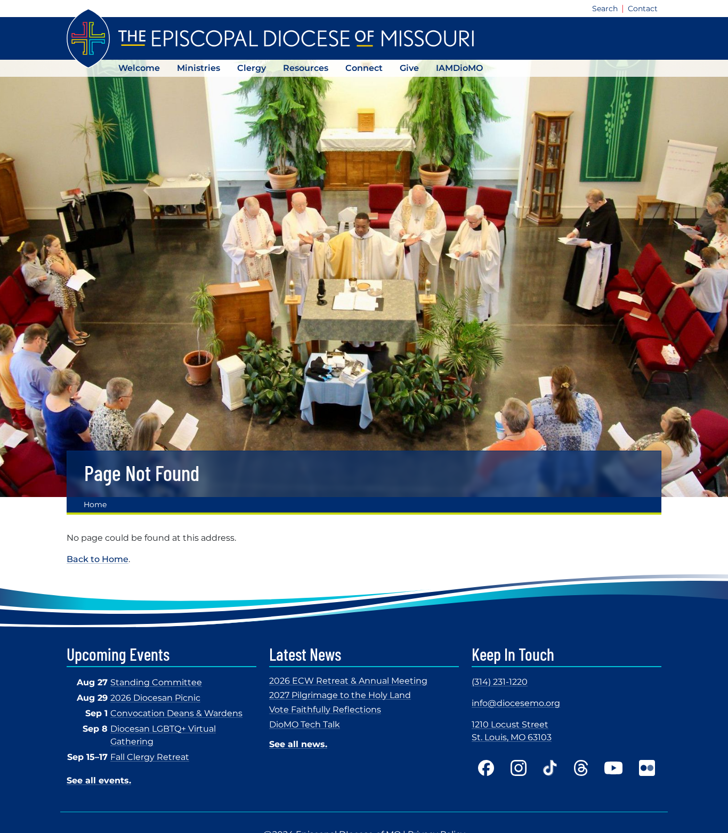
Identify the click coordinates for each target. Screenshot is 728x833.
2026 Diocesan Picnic (155, 698)
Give (409, 68)
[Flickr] (647, 768)
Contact (643, 8)
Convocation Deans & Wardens (176, 713)
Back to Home (97, 559)
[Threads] (581, 768)
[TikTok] (550, 768)
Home (95, 504)
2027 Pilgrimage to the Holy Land (340, 695)
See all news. (298, 744)
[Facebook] (486, 768)
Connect (364, 68)
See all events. (99, 780)
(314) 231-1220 (500, 682)
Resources (305, 68)
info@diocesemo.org (516, 703)
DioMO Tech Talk (304, 724)
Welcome (139, 68)
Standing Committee (156, 682)
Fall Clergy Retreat (149, 757)
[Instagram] (519, 768)
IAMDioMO (459, 68)
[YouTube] (613, 768)
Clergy (251, 68)
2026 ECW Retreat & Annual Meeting (348, 681)
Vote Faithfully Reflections (325, 709)
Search (605, 8)
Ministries (198, 68)
